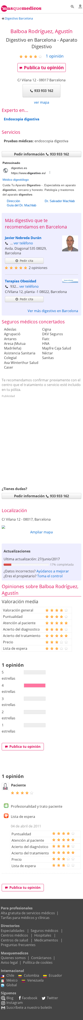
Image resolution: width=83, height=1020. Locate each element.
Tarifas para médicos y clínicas (25, 917)
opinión (55, 56)
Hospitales (42, 935)
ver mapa (41, 102)
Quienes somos (13, 957)
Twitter (52, 998)
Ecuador (55, 975)
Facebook (29, 998)
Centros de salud (14, 940)
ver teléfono (23, 243)
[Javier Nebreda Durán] (70, 250)
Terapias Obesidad (20, 281)
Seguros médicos (44, 930)
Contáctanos (41, 957)
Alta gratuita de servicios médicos (28, 913)
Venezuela (35, 980)
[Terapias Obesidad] (70, 281)
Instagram (14, 1002)
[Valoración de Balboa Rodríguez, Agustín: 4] (32, 56)
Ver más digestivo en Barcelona (53, 311)
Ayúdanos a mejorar (52, 571)
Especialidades (12, 930)
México (12, 980)
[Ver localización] (41, 527)
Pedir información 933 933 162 (41, 154)
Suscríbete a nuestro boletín (29, 1007)
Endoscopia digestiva (21, 119)
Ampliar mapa (41, 532)
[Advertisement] (41, 440)
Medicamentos (46, 940)
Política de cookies (38, 962)
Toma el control (50, 576)
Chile (10, 975)
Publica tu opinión (44, 67)
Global (11, 985)
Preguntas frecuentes (18, 945)
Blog (9, 998)
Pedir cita (26, 261)
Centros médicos (14, 935)
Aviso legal (9, 962)
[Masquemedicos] (21, 6)
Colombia (31, 975)
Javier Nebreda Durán (23, 237)
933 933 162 (43, 90)
